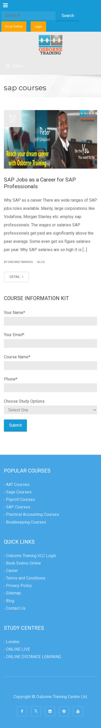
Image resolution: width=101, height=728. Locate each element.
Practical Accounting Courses (32, 514)
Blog (41, 262)
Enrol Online (14, 26)
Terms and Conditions (25, 578)
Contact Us (16, 608)
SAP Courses (18, 507)
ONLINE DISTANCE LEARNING (33, 657)
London (12, 641)
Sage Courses (19, 492)
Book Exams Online (23, 563)
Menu (18, 65)
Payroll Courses (20, 499)
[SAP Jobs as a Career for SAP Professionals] (50, 139)
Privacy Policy (19, 585)
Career (12, 570)
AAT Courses (18, 484)
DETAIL (15, 277)
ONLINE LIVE (18, 649)
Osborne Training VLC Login (31, 555)
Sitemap (13, 593)
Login (38, 26)
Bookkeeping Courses (26, 522)
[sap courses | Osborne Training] (50, 44)
